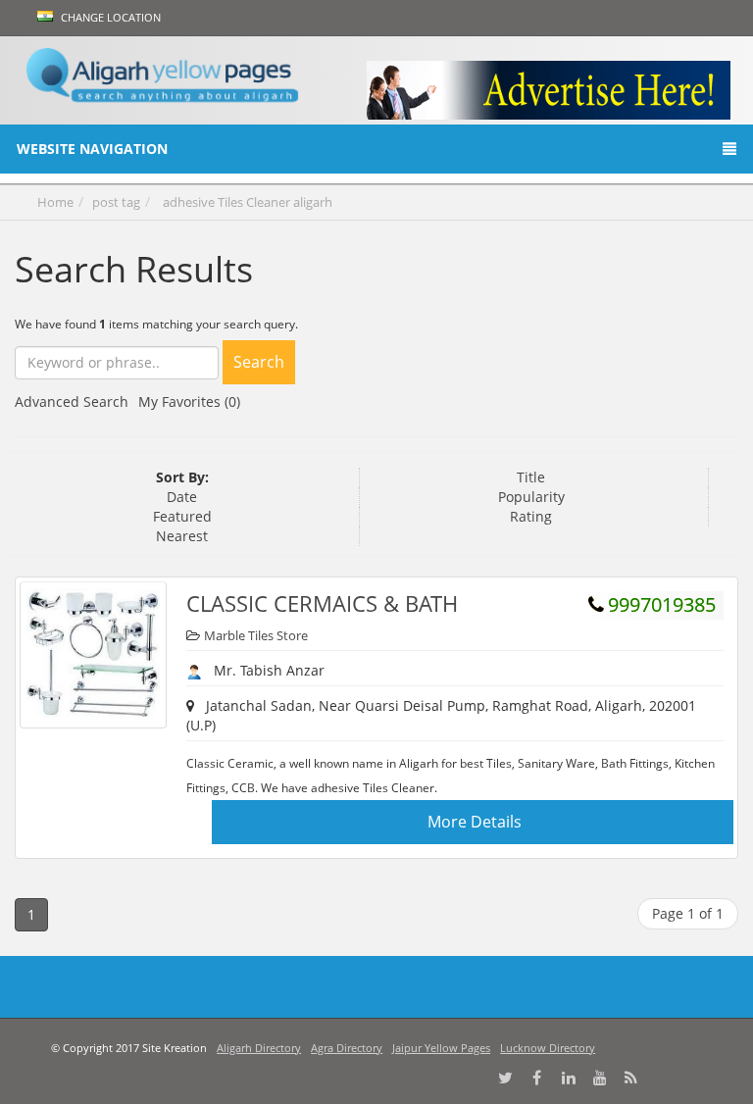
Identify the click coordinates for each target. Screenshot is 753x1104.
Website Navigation (92, 148)
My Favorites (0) (189, 401)
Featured (182, 516)
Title (531, 477)
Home (55, 202)
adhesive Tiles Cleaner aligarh (247, 202)
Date (182, 496)
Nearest (182, 536)
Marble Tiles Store (256, 635)
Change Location (109, 17)
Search (258, 362)
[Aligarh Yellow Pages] (163, 82)
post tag (116, 202)
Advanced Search (71, 401)
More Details (474, 821)
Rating (531, 516)
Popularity (531, 496)
